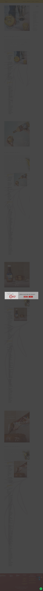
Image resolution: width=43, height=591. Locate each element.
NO (30, 296)
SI (25, 296)
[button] (41, 588)
